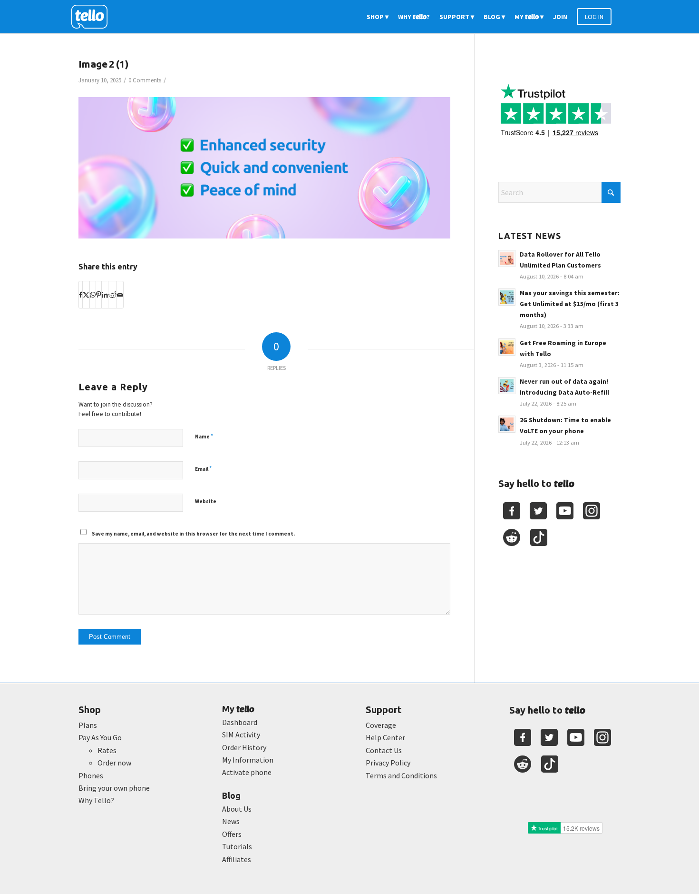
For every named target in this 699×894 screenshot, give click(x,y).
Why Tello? (96, 800)
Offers (232, 834)
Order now (114, 762)
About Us (237, 809)
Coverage (381, 725)
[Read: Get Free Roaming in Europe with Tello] (506, 347)
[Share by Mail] (120, 294)
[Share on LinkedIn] (105, 294)
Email (203, 469)
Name (204, 436)
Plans (87, 725)
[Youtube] (564, 510)
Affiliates (236, 859)
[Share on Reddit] (112, 294)
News (231, 821)
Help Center (385, 737)
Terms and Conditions (401, 775)
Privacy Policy (388, 762)
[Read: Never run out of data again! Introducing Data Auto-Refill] (506, 385)
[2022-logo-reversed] (92, 16)
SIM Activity (241, 734)
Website (205, 501)
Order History (244, 747)
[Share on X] (86, 294)
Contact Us (384, 750)
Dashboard (239, 722)
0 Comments (144, 80)
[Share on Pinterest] (98, 294)
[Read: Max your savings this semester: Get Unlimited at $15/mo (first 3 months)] (506, 297)
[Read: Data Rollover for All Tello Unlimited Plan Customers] (506, 258)
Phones (90, 775)
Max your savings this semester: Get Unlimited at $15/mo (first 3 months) (570, 304)
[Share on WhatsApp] (93, 294)
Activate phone (247, 772)
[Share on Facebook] (80, 294)
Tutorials (237, 846)
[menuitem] (377, 16)
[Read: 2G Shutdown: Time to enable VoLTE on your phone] (506, 424)
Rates (106, 750)
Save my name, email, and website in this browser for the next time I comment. (193, 533)
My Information (247, 760)
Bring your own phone (114, 788)
